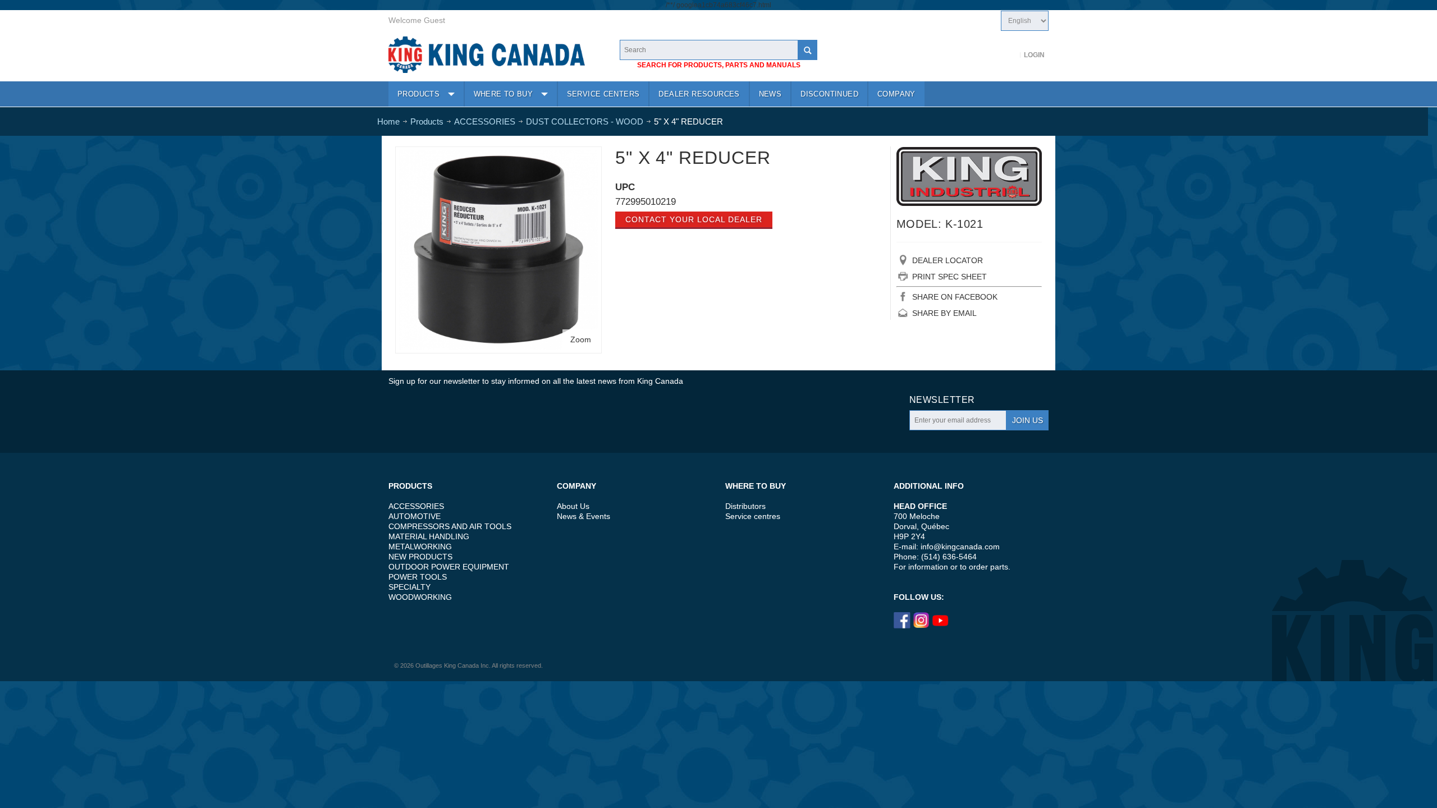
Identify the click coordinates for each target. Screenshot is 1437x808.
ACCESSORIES (416, 506)
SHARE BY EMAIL (944, 313)
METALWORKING (420, 546)
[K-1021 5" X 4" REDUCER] (498, 154)
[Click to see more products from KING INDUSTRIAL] (969, 176)
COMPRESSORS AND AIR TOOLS (449, 526)
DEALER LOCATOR (947, 260)
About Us (573, 506)
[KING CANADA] (486, 54)
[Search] (807, 50)
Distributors (745, 506)
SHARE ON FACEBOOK (954, 296)
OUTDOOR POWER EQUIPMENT (448, 566)
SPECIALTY (409, 586)
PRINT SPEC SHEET (949, 276)
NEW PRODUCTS (420, 556)
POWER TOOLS (417, 576)
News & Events (583, 516)
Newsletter (942, 400)
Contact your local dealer (693, 219)
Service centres (752, 516)
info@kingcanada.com (960, 546)
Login (1034, 55)
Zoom (580, 339)
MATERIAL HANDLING (428, 536)
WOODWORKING (420, 597)
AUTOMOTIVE (414, 516)
